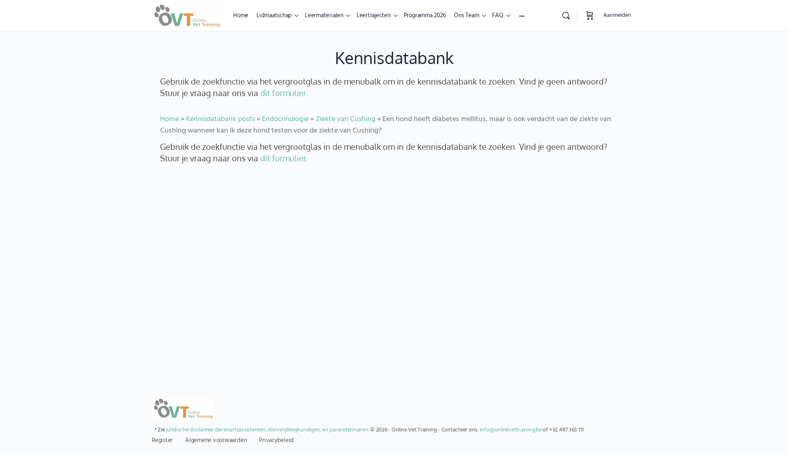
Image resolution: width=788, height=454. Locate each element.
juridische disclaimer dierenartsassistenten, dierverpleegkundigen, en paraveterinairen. (267, 430)
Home (169, 119)
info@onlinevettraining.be (511, 430)
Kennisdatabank (394, 57)
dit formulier (282, 92)
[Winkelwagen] (589, 15)
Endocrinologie (285, 119)
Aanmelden (617, 15)
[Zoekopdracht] (566, 16)
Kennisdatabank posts (220, 119)
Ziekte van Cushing (346, 119)
